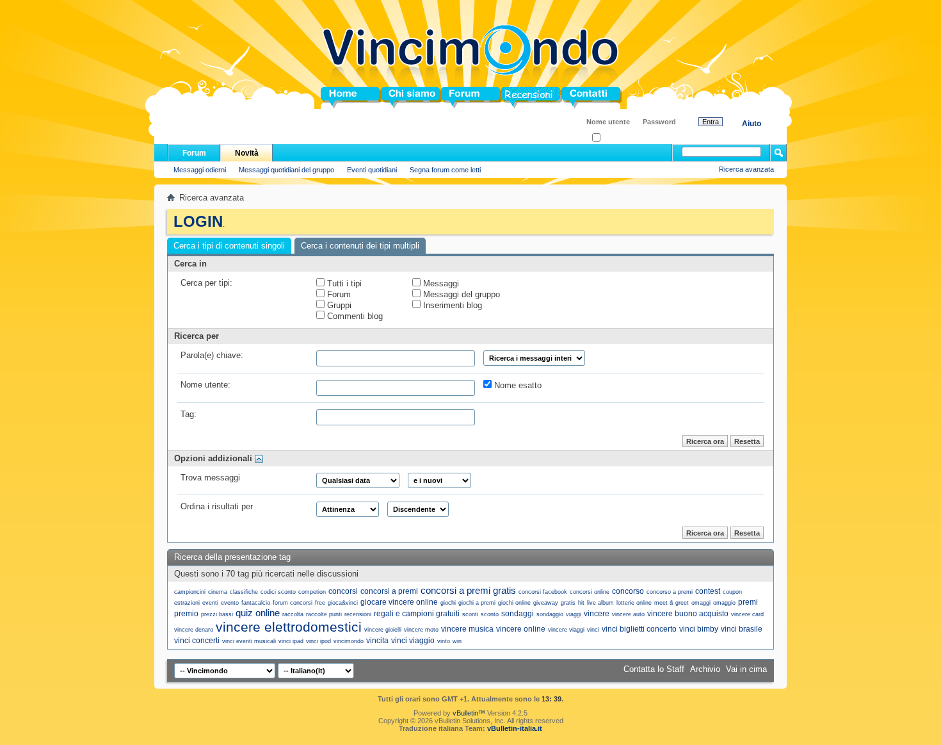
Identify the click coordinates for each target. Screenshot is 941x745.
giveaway (545, 603)
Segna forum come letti (445, 170)
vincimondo (349, 641)
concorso (628, 591)
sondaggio (549, 614)
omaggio (724, 603)
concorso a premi (670, 592)
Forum (454, 97)
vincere (596, 613)
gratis (568, 603)
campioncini (189, 592)
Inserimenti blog (451, 305)
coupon (732, 592)
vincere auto (628, 614)
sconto (490, 614)
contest (707, 591)
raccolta (292, 614)
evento (230, 603)
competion (312, 592)
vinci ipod (318, 641)
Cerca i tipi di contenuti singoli (229, 245)
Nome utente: (205, 384)
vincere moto (421, 629)
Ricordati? (616, 138)
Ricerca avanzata (746, 169)
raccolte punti (324, 614)
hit (581, 603)
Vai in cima (746, 669)
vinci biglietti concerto (639, 629)
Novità (247, 153)
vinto (443, 641)
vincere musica (467, 629)
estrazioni (187, 603)
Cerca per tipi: (206, 283)
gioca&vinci (343, 603)
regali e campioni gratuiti (417, 613)
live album (600, 603)
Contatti (576, 97)
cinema (217, 592)
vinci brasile (741, 629)
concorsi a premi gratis (468, 590)
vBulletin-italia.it (514, 728)
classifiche (244, 592)
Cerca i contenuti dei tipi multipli (360, 245)
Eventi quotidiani (372, 170)
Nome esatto (517, 385)
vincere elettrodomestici (289, 626)
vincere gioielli (382, 629)
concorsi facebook (543, 592)
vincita (377, 640)
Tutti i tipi (343, 283)
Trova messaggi (210, 477)
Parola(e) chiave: (212, 355)
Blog (510, 97)
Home (332, 97)
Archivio (705, 669)
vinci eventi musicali (249, 641)
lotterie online (634, 603)
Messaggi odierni (199, 170)
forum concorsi (292, 603)
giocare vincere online (399, 602)
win (457, 641)
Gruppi (338, 305)
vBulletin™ (469, 713)
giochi (448, 603)
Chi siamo (401, 97)
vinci (593, 629)
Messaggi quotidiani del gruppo (286, 170)
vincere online (520, 629)
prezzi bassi (217, 614)
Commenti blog (354, 316)
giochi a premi (476, 603)
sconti (470, 614)
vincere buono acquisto (687, 613)
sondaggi (517, 613)
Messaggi (440, 283)
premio (186, 613)
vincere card (747, 614)
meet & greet (671, 603)
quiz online (258, 612)
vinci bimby (698, 629)
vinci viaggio (413, 640)
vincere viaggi (566, 629)
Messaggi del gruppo (460, 294)
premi (748, 602)
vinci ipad (290, 641)
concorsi (343, 591)
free (320, 603)
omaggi (701, 603)
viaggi (573, 614)
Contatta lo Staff (653, 669)
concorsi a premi (389, 591)
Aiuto (751, 123)
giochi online (514, 603)
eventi (210, 603)
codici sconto (278, 592)
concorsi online (589, 592)
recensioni (357, 614)
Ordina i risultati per (217, 506)
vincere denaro (193, 629)
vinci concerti (197, 640)
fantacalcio (255, 603)
